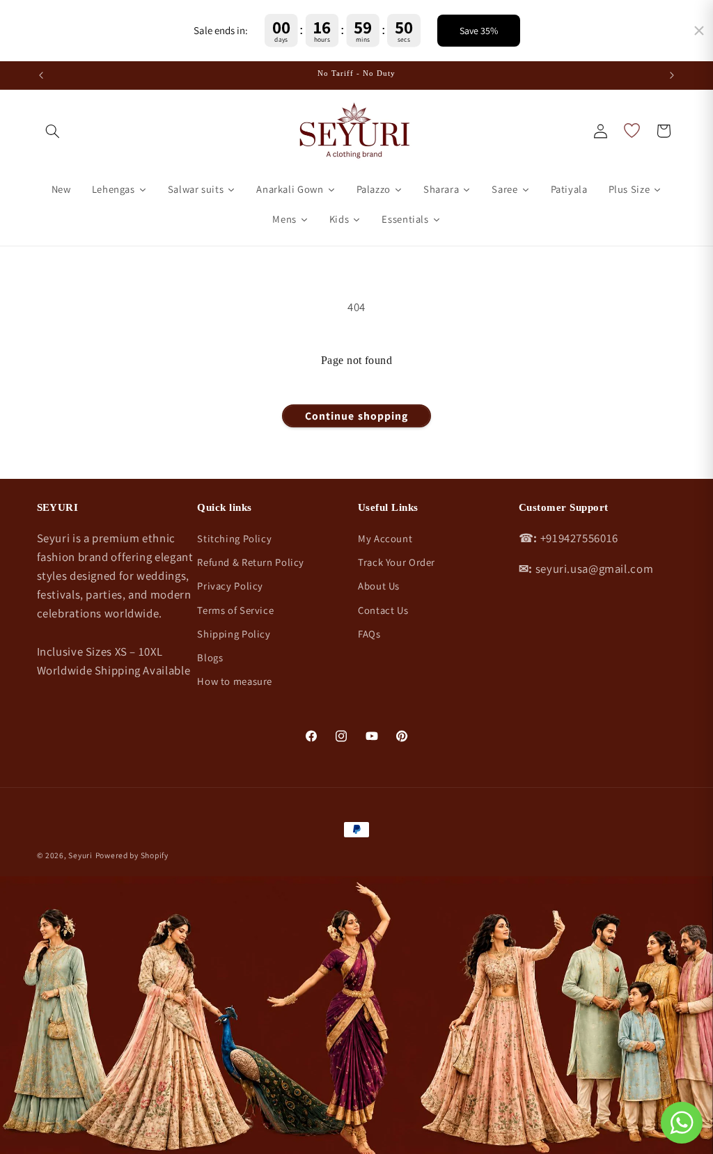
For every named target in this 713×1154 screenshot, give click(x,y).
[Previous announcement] (41, 75)
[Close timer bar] (699, 30)
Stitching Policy (234, 538)
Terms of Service (235, 610)
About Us (379, 585)
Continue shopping (356, 416)
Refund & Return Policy (250, 562)
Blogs (210, 657)
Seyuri (80, 855)
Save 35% (479, 30)
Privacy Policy (230, 585)
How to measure (234, 681)
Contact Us (383, 610)
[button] (53, 131)
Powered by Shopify (132, 855)
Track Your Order (396, 562)
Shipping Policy (233, 633)
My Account (385, 538)
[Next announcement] (672, 75)
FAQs (369, 633)
